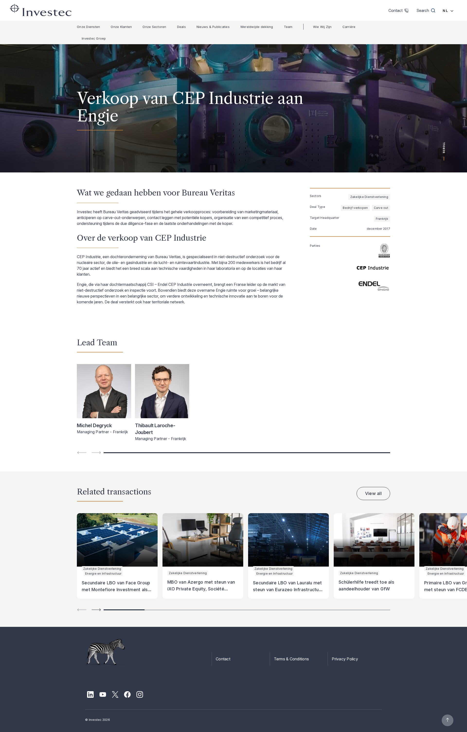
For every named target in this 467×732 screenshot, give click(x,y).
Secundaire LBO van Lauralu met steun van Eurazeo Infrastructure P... (288, 589)
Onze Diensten (88, 27)
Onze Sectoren (154, 27)
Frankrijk (382, 219)
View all (373, 493)
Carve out (381, 208)
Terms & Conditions (291, 658)
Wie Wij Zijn (322, 27)
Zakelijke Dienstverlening (369, 197)
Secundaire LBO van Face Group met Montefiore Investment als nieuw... (116, 589)
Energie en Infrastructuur (103, 573)
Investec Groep (94, 38)
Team (288, 27)
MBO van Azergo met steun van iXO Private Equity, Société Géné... (201, 588)
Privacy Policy (345, 658)
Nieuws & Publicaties (213, 27)
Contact (223, 658)
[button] (96, 609)
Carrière (349, 27)
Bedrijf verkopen (355, 208)
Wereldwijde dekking (256, 27)
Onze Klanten (121, 27)
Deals (181, 27)
